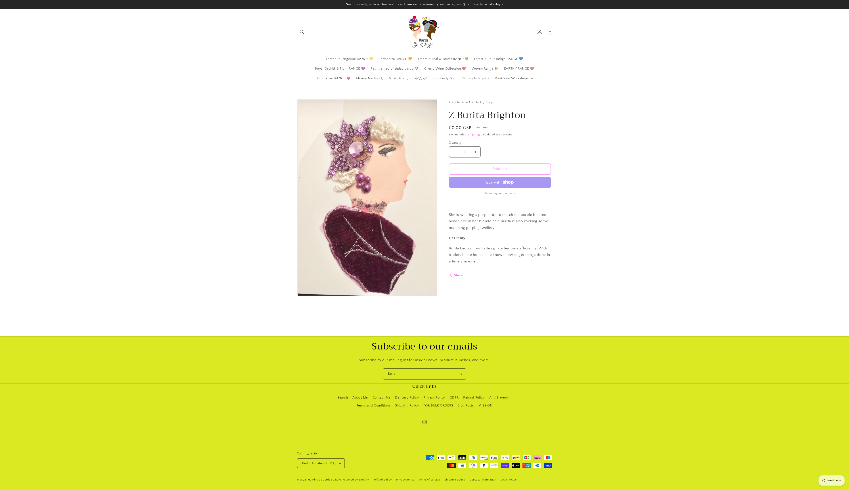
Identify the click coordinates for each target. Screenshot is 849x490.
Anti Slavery (498, 397)
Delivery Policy (407, 397)
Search (342, 397)
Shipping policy (454, 479)
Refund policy (382, 479)
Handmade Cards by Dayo (325, 479)
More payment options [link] (500, 193)
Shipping (474, 134)
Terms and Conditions (374, 405)
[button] (302, 32)
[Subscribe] (461, 374)
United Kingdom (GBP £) (319, 463)
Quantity (455, 142)
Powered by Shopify (355, 479)
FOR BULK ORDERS (438, 405)
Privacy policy (405, 479)
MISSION (485, 405)
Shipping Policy (407, 405)
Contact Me (382, 397)
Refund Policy (474, 397)
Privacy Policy (434, 397)
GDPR (454, 397)
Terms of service (429, 479)
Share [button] (458, 275)
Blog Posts (466, 405)
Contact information (483, 479)
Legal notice (509, 479)
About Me (360, 397)
